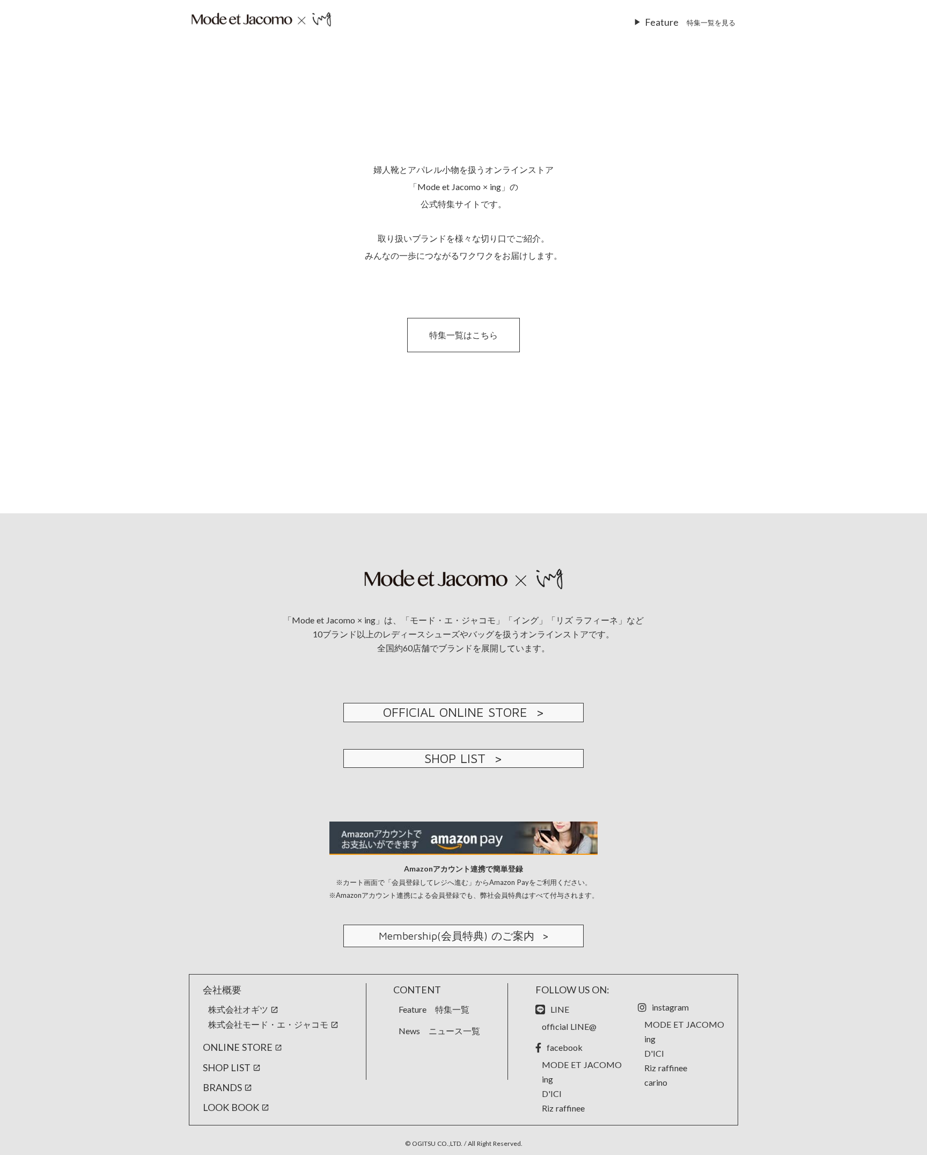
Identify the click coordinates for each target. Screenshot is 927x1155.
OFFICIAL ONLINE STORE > (464, 712)
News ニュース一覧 (439, 1031)
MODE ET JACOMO (582, 1064)
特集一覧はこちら (463, 335)
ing (547, 1079)
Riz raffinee (563, 1108)
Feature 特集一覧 (434, 1009)
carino (655, 1082)
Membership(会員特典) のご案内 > (464, 935)
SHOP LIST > (463, 758)
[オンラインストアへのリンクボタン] (261, 19)
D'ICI (552, 1093)
